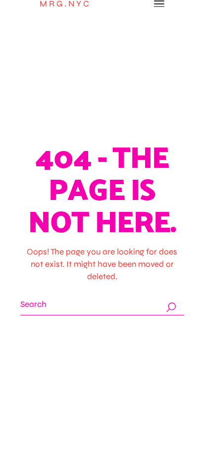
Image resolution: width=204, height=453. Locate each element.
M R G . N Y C (64, 3)
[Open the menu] (159, 3)
